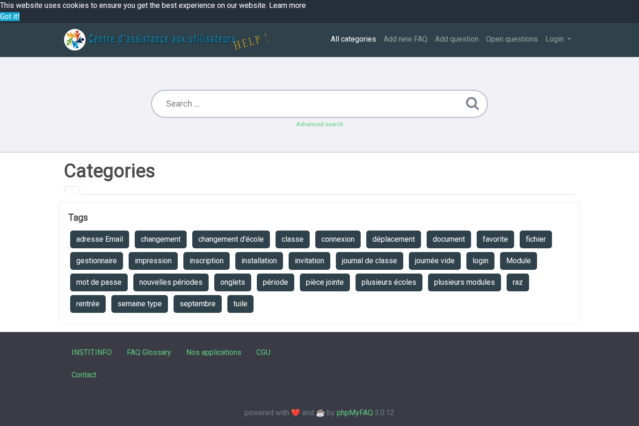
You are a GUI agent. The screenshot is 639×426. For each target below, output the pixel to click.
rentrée (88, 303)
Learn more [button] (287, 5)
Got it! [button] (10, 16)
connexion (338, 239)
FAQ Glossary (149, 352)
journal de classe (369, 260)
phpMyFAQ (355, 412)
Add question (457, 39)
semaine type (139, 303)
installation (259, 260)
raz (518, 282)
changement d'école (231, 239)
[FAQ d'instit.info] (166, 40)
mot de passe (99, 282)
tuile (240, 303)
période (275, 282)
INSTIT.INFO (92, 352)
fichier (536, 239)
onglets (232, 282)
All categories (353, 39)
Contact (84, 374)
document (449, 239)
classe (293, 239)
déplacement (393, 239)
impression (153, 260)
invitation (309, 260)
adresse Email (99, 239)
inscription (206, 260)
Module (518, 260)
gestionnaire (96, 260)
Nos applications (213, 352)
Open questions (512, 39)
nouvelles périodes (171, 282)
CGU (263, 352)
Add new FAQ (406, 39)
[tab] (72, 190)
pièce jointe (325, 282)
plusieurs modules (464, 282)
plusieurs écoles (389, 282)
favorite (495, 239)
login (480, 260)
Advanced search (319, 124)
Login (555, 39)
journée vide (435, 260)
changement (161, 239)
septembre (198, 303)
